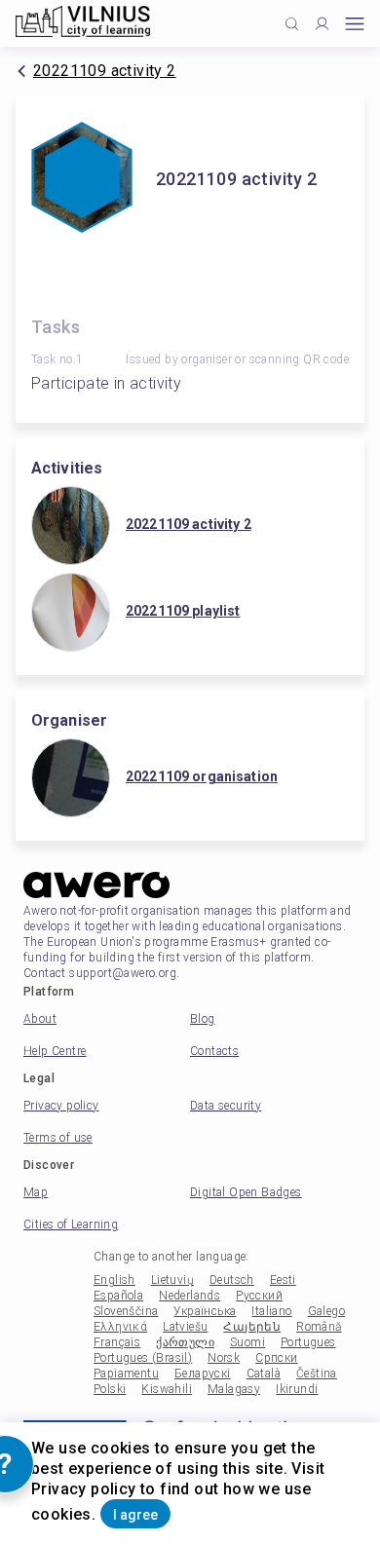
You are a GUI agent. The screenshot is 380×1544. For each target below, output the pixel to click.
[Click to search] (292, 24)
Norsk (224, 1358)
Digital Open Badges (246, 1192)
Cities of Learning (70, 1224)
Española (118, 1295)
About (40, 1019)
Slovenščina (126, 1311)
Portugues (308, 1342)
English (114, 1280)
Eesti (283, 1280)
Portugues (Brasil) (143, 1358)
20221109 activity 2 (104, 71)
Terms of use (58, 1138)
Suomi (247, 1342)
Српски (276, 1358)
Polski (110, 1389)
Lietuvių (172, 1280)
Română (318, 1327)
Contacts (214, 1051)
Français (117, 1342)
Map (35, 1192)
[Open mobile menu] (354, 24)
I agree (135, 1515)
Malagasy (234, 1389)
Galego (326, 1311)
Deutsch (231, 1280)
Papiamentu (126, 1373)
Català (264, 1373)
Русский (259, 1295)
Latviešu (185, 1327)
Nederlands (189, 1295)
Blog (202, 1019)
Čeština (316, 1373)
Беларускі (202, 1373)
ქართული (185, 1342)
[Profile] (322, 24)
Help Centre (54, 1051)
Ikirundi (297, 1389)
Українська (204, 1311)
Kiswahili (166, 1389)
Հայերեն (252, 1327)
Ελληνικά (120, 1327)
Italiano (271, 1311)
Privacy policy (61, 1105)
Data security (225, 1105)
